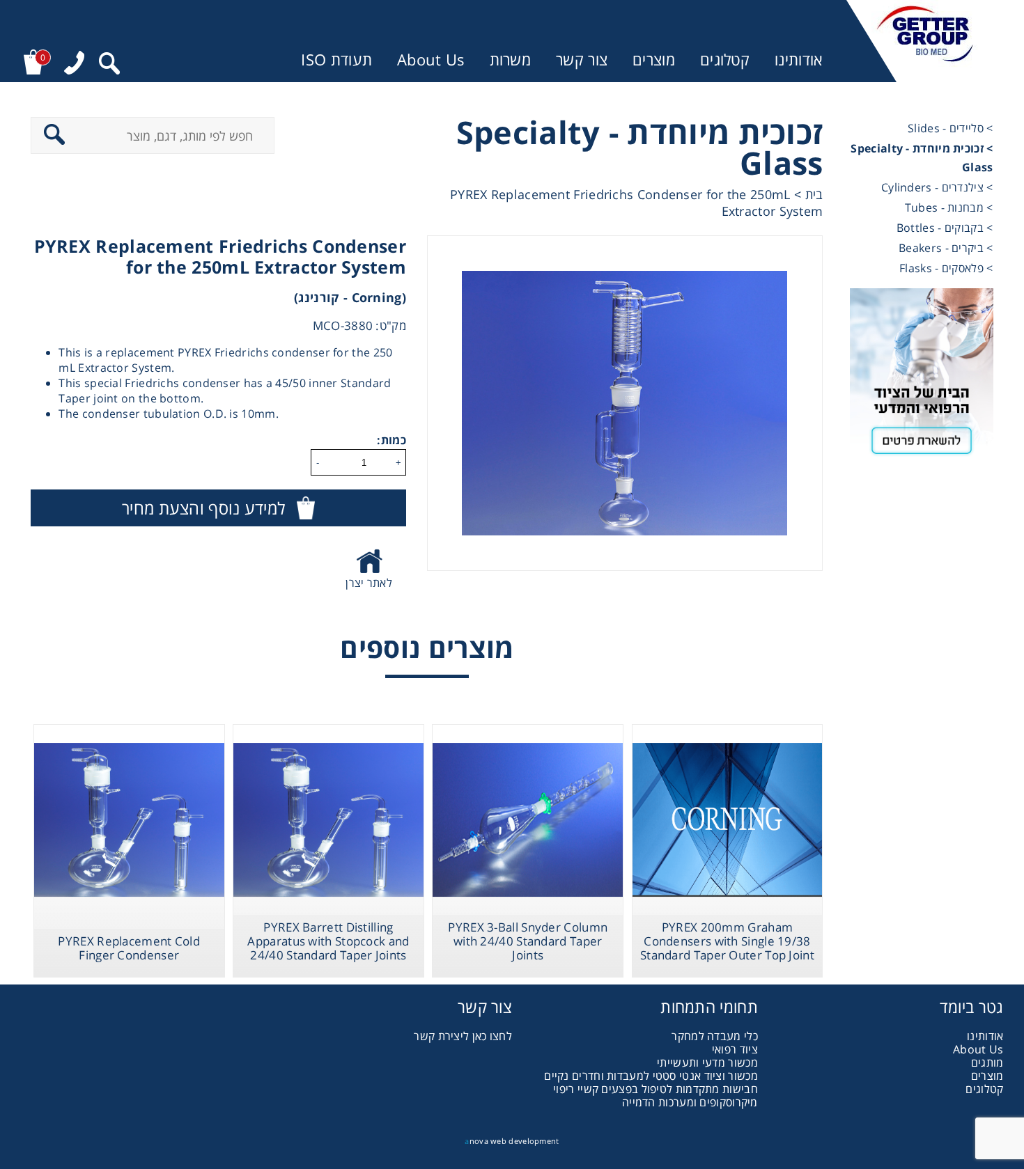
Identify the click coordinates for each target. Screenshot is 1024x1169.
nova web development (512, 1141)
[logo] (925, 41)
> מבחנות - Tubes (949, 207)
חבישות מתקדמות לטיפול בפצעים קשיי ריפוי (655, 1089)
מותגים (987, 1062)
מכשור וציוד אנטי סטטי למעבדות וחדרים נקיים (651, 1075)
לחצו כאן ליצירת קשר (463, 1036)
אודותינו (798, 59)
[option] (624, 403)
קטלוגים (725, 59)
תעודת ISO (336, 59)
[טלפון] (74, 64)
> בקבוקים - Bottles (945, 227)
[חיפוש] (109, 65)
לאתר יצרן (369, 582)
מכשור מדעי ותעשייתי (707, 1062)
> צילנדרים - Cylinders (937, 187)
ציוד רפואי (735, 1049)
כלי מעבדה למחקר (715, 1036)
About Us (430, 59)
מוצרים (654, 59)
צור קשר (581, 59)
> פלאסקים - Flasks (946, 268)
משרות (511, 59)
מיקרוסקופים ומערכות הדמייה (690, 1102)
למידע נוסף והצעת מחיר (203, 507)
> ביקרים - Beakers (946, 248)
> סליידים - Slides (950, 128)
